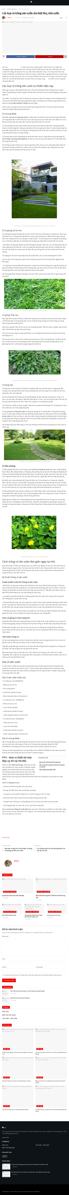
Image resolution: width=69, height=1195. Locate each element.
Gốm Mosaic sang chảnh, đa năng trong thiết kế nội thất (15, 1109)
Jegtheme (37, 1191)
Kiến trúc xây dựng (12, 9)
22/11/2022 (39, 900)
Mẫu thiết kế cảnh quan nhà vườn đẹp (20, 998)
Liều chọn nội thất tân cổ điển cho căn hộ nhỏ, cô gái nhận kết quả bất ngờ (30, 1172)
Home (3, 9)
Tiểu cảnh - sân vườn (23, 9)
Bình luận (5, 936)
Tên (4, 959)
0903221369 (38, 829)
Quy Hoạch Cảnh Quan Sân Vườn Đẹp (49, 762)
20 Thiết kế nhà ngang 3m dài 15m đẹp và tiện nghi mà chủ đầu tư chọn (29, 1164)
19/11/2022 (17, 17)
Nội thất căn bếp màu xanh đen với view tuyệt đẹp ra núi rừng (16, 1081)
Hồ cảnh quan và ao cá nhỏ (53, 915)
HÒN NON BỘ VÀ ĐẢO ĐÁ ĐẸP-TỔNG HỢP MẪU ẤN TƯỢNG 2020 (33, 916)
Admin (9, 17)
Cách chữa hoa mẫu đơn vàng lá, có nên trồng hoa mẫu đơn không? (27, 991)
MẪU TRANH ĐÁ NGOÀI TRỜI (47, 770)
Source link (6, 837)
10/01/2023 (5, 898)
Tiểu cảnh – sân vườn (9, 1018)
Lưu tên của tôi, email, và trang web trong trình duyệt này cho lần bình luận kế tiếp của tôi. (33, 975)
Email (4, 967)
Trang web (39, 967)
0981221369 (48, 829)
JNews (7, 1191)
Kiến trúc (5, 1011)
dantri (4, 1156)
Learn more (5, 1137)
